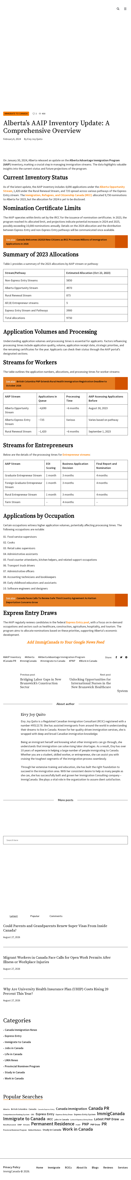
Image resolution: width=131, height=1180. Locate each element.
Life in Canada (13, 1054)
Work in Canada (88, 660)
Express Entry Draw (64, 1114)
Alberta (30, 657)
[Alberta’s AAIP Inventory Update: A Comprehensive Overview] (65, 67)
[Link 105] (65, 878)
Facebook (116, 657)
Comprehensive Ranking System (16, 1114)
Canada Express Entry (46, 1109)
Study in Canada (15, 1072)
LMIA (122, 1120)
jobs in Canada (61, 1119)
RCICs (68, 1167)
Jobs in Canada (14, 1048)
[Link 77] (27, 151)
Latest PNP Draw (106, 1119)
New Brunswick (9, 1124)
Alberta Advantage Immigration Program (62, 657)
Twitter (121, 657)
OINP (19, 1124)
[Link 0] (125, 8)
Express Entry (13, 1036)
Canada (32, 1109)
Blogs (95, 1167)
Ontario (26, 1124)
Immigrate (54, 1167)
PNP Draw (95, 1124)
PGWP (78, 1125)
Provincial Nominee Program (22, 1066)
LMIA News (11, 1060)
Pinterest (126, 657)
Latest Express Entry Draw (81, 1120)
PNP (72, 660)
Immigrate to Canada (16, 113)
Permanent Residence (52, 1124)
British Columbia (19, 1109)
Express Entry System (85, 1114)
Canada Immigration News (21, 1030)
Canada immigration (71, 1109)
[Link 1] (118, 8)
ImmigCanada (29, 660)
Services (123, 1167)
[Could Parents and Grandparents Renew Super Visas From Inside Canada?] (121, 931)
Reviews (108, 1167)
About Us (82, 1167)
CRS (32, 1114)
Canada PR (10, 660)
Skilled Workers (34, 1130)
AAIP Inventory (12, 657)
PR (104, 1124)
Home (39, 1167)
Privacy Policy (11, 1167)
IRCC (50, 1119)
